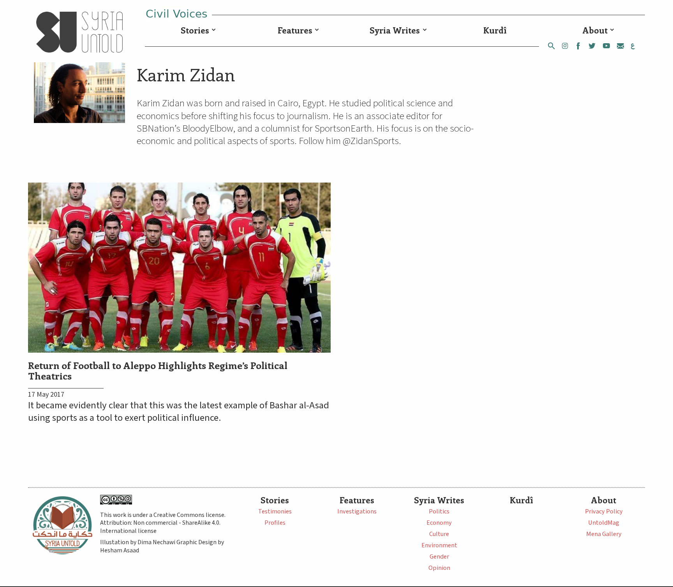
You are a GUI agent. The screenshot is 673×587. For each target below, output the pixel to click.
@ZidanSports (371, 141)
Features (295, 30)
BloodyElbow (207, 128)
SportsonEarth (343, 128)
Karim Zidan (186, 74)
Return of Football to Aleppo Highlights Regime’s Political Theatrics (157, 370)
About (595, 30)
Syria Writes (395, 30)
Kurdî (495, 30)
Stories (195, 30)
